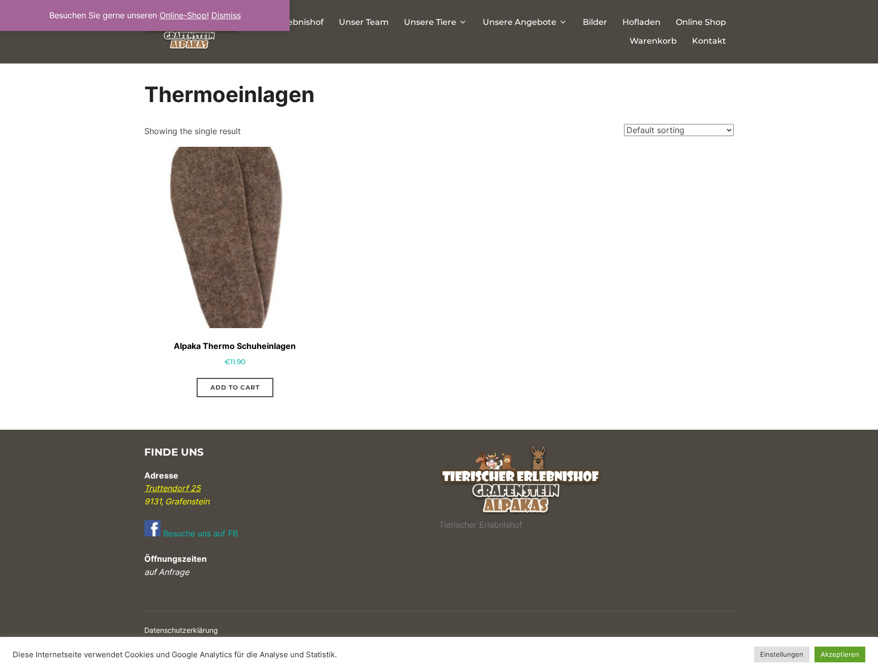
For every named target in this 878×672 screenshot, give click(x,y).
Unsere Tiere (430, 22)
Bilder (595, 22)
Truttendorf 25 (172, 488)
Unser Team (364, 22)
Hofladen (641, 22)
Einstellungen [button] (781, 654)
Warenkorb (653, 41)
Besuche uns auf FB (199, 533)
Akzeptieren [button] (840, 654)
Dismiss (226, 15)
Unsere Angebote (519, 22)
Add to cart (235, 387)
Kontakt (709, 41)
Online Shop (701, 22)
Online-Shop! (184, 15)
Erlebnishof (300, 22)
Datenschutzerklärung (181, 630)
